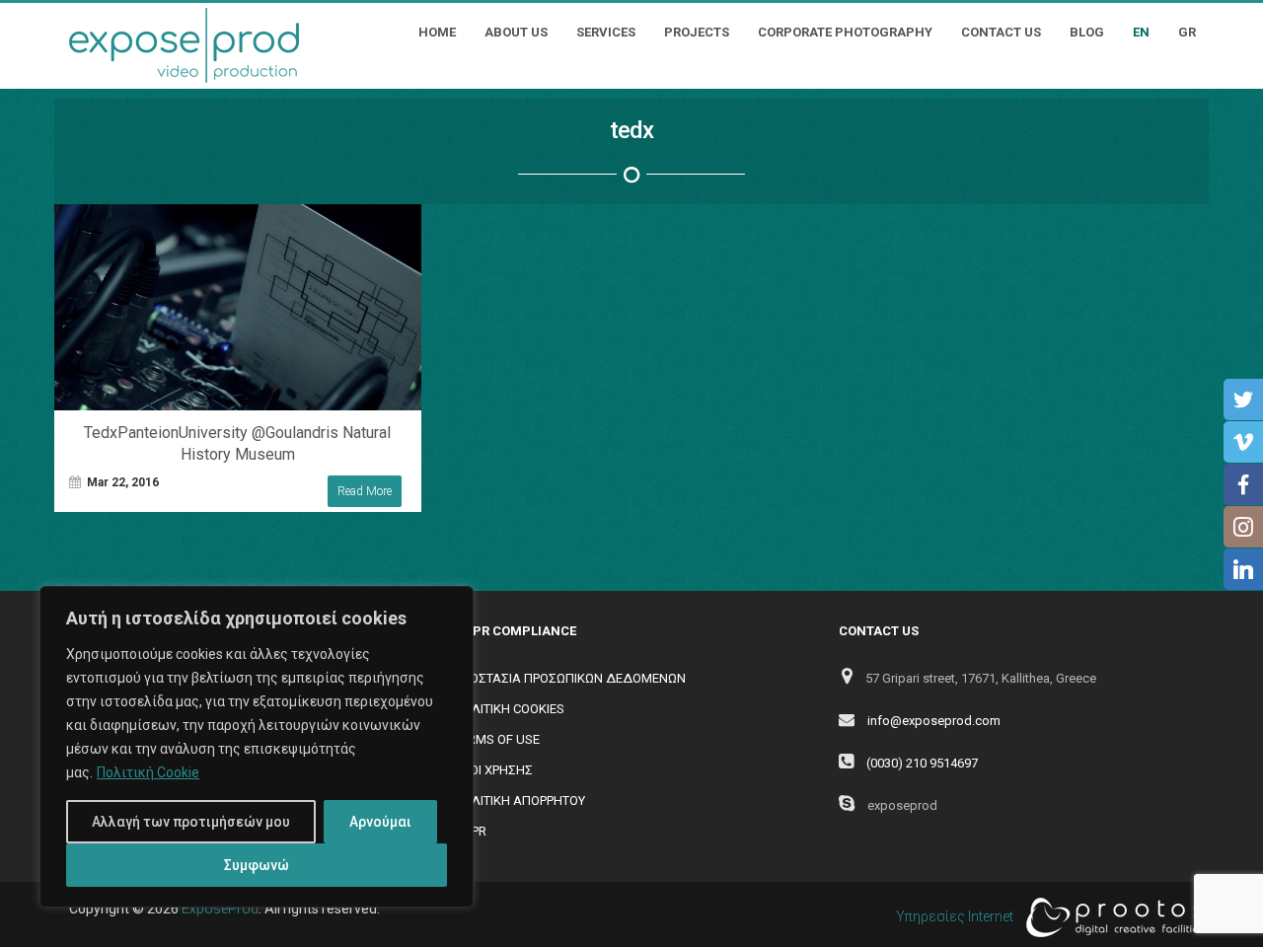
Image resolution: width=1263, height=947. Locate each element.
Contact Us (1001, 32)
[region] (256, 747)
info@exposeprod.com (934, 720)
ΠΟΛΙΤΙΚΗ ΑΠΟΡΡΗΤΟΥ (519, 800)
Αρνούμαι (380, 822)
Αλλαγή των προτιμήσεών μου (191, 822)
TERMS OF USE (497, 739)
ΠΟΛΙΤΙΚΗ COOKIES (509, 708)
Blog (1087, 32)
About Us (516, 32)
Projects (696, 32)
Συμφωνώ (256, 865)
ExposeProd (220, 908)
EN (1141, 32)
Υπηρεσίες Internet (956, 916)
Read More (364, 491)
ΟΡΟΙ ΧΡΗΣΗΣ (493, 770)
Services (605, 32)
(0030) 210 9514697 (922, 763)
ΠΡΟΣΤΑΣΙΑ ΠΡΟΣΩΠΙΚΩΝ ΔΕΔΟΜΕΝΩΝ (570, 678)
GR (1187, 32)
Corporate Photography (845, 32)
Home (437, 32)
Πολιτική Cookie (148, 772)
